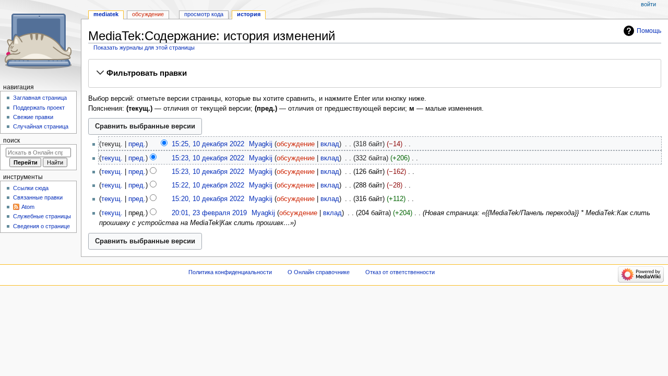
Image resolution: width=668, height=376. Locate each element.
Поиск (11, 140)
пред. (137, 144)
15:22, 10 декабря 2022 (208, 185)
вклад (329, 144)
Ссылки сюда (31, 188)
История (248, 14)
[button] (374, 73)
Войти (648, 4)
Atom (27, 207)
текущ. (112, 158)
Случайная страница (40, 126)
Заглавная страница (40, 98)
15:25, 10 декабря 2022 (208, 144)
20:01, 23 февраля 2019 (209, 213)
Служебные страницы (42, 216)
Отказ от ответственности (400, 272)
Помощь (649, 30)
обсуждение (296, 144)
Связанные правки (38, 197)
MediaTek (105, 14)
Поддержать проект (39, 107)
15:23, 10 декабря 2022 (208, 158)
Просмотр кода (203, 14)
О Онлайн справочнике (319, 272)
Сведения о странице (41, 226)
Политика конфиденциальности (230, 272)
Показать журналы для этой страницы (144, 47)
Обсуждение (148, 14)
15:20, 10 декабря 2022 (208, 199)
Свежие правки (33, 117)
